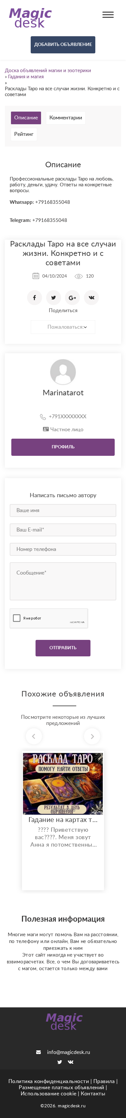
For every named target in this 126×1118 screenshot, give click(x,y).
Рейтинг (24, 134)
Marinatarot (63, 393)
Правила (104, 1081)
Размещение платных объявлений (61, 1087)
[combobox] (63, 327)
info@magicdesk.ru (68, 1052)
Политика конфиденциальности (48, 1081)
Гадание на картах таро (63, 820)
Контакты (93, 1093)
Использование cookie (49, 1093)
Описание (26, 117)
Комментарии (65, 117)
